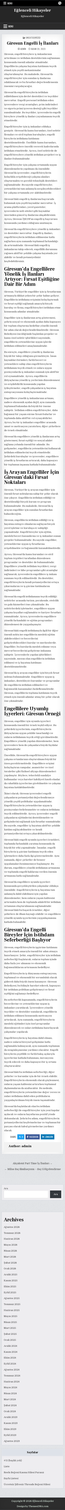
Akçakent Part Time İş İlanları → (32, 1163)
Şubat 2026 (10, 1262)
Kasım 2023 (11, 1423)
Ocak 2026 (10, 1268)
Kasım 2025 (11, 1280)
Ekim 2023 (10, 1429)
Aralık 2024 (10, 1346)
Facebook (33, 1136)
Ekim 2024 (10, 1357)
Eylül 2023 (10, 1435)
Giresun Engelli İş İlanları (32, 43)
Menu (9, 3)
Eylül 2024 (10, 1363)
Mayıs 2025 (10, 1316)
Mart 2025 (10, 1328)
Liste (7, 1466)
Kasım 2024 (10, 1352)
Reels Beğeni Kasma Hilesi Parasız (24, 1472)
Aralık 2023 (10, 1417)
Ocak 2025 (10, 1340)
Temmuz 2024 (12, 1375)
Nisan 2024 (10, 1393)
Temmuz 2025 (12, 1304)
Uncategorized (33, 37)
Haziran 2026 (12, 1238)
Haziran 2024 (12, 1381)
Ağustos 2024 (12, 1369)
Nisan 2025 (10, 1322)
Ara (6, 1188)
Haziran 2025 (12, 1310)
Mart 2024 (10, 1399)
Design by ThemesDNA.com (32, 1506)
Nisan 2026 (10, 1250)
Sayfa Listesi (11, 1478)
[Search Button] (59, 3)
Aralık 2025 (10, 1274)
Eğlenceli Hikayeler (32, 10)
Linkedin (49, 1136)
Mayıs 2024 (10, 1387)
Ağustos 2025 (12, 1298)
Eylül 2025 (10, 1292)
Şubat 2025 (10, 1334)
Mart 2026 (10, 1256)
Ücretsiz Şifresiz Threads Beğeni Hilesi (27, 1484)
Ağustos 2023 (12, 1441)
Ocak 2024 (10, 1411)
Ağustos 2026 (12, 1227)
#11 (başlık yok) (13, 1460)
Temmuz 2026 (12, 1233)
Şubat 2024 (10, 1405)
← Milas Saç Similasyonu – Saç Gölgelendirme (32, 1169)
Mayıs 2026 (10, 1244)
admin (23, 49)
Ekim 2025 (10, 1286)
